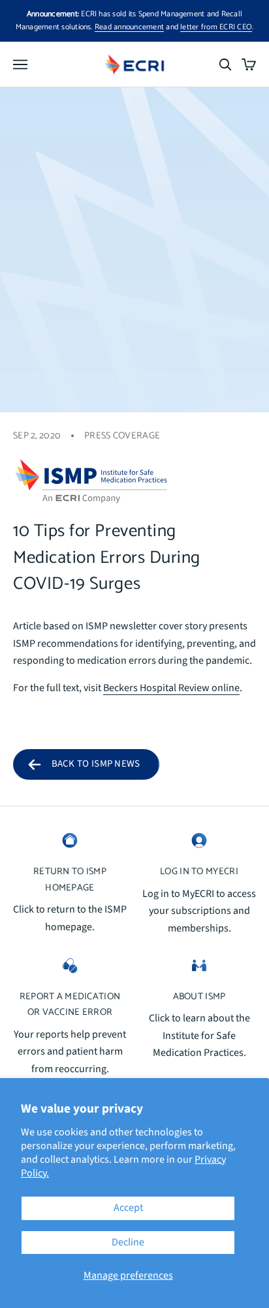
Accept (128, 1208)
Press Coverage (122, 436)
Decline (128, 1242)
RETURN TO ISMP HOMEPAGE (69, 879)
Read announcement (129, 27)
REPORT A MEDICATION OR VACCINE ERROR (70, 1004)
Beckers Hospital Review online (171, 688)
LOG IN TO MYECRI (199, 871)
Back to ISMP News (96, 764)
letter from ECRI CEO (216, 27)
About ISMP (199, 996)
